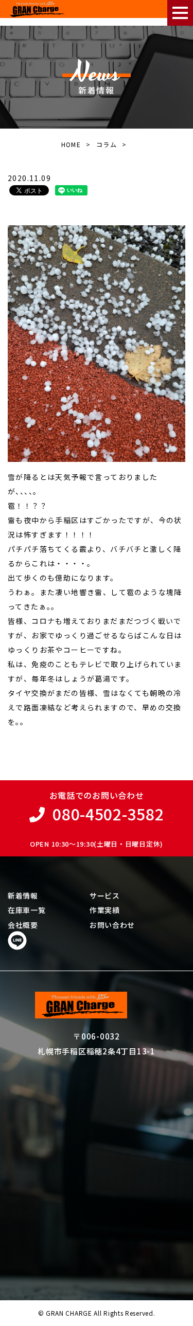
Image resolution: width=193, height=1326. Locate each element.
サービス (105, 895)
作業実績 (105, 910)
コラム (106, 144)
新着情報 (23, 895)
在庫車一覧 (27, 910)
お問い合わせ (112, 925)
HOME (71, 144)
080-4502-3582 (108, 813)
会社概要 (23, 925)
